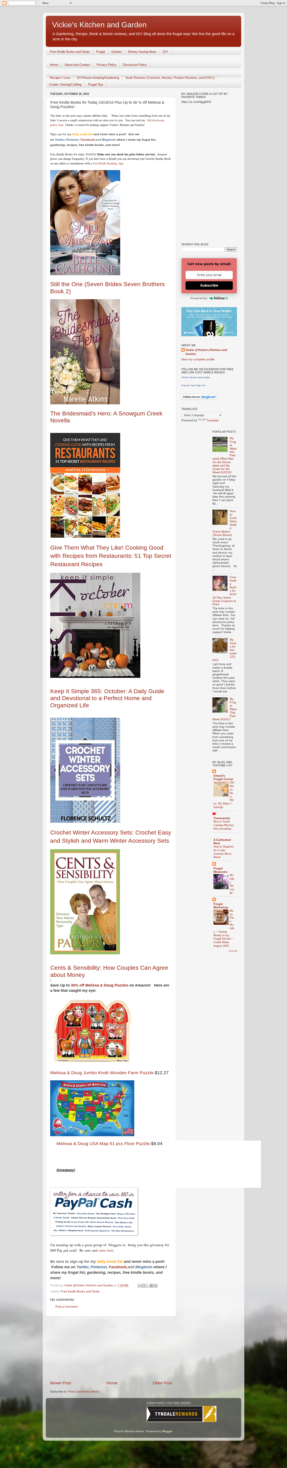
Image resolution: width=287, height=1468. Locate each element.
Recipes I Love (60, 77)
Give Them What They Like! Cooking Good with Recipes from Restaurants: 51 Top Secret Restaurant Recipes (110, 555)
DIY (165, 51)
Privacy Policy (106, 64)
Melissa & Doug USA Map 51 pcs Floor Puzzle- (104, 1143)
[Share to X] (148, 1286)
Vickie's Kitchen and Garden (99, 24)
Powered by (199, 298)
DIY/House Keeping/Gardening (98, 77)
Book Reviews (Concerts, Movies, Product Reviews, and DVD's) (170, 77)
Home (54, 64)
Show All (233, 951)
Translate (212, 420)
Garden (116, 51)
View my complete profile (198, 359)
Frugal (100, 51)
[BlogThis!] (144, 1286)
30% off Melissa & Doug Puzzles (100, 985)
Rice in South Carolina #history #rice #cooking (223, 825)
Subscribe (209, 285)
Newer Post (60, 1383)
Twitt (58, 139)
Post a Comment (66, 1306)
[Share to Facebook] (152, 1286)
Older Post (162, 1383)
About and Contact (77, 64)
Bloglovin (109, 139)
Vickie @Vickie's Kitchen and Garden (206, 352)
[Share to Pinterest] (156, 1286)
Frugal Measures (220, 870)
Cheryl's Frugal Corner (223, 777)
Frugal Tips (95, 84)
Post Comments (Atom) (83, 1391)
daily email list (82, 134)
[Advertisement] (110, 1348)
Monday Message (232, 884)
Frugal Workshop (220, 905)
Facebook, (88, 139)
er (63, 139)
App (120, 163)
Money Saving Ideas (142, 51)
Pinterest (72, 139)
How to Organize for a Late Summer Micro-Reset (223, 852)
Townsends (221, 818)
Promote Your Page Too (193, 385)
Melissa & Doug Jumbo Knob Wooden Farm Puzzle (101, 1072)
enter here (106, 1250)
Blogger (167, 1431)
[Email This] (140, 1286)
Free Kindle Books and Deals (70, 51)
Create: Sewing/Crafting (65, 84)
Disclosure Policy (135, 64)
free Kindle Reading (104, 163)
